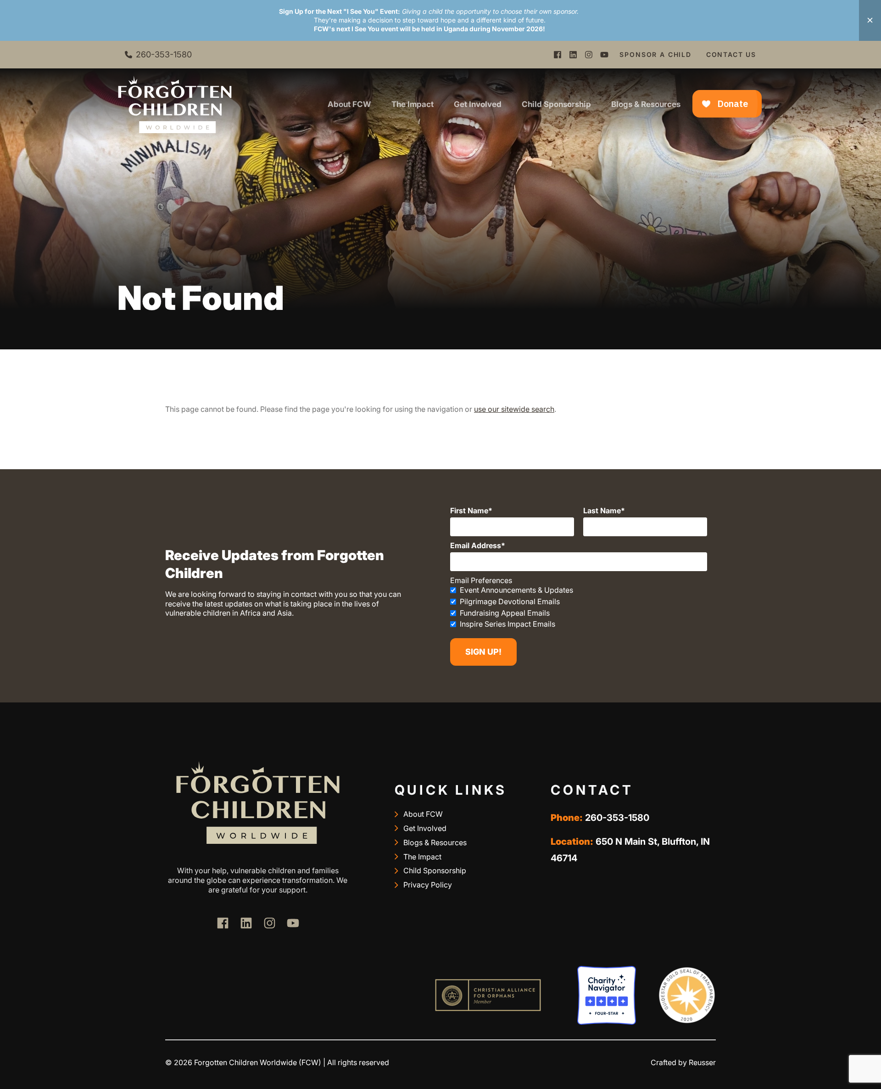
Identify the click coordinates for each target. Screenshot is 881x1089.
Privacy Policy (427, 884)
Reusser (702, 1062)
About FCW (349, 104)
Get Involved (478, 104)
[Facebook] (557, 54)
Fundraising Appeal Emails (505, 612)
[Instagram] (589, 54)
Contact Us (731, 54)
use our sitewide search (514, 409)
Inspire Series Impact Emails (507, 624)
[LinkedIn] (573, 54)
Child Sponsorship (556, 104)
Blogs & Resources (645, 104)
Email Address (475, 545)
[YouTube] (604, 54)
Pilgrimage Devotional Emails (510, 601)
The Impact (412, 104)
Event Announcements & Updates (516, 590)
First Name (469, 510)
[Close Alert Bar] (870, 20)
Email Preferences (481, 580)
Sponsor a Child (655, 54)
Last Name (602, 510)
